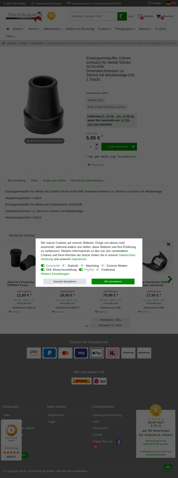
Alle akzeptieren (113, 281)
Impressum (79, 259)
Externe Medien (117, 265)
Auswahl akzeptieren (65, 281)
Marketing (92, 265)
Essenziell (53, 265)
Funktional (108, 269)
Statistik (73, 265)
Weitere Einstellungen (55, 274)
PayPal (89, 269)
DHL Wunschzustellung (61, 269)
